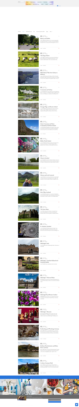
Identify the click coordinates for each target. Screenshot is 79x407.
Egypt (47, 31)
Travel (23, 31)
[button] (29, 4)
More (50, 31)
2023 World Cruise (29, 31)
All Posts (19, 31)
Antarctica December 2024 (40, 31)
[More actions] (59, 36)
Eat (34, 31)
